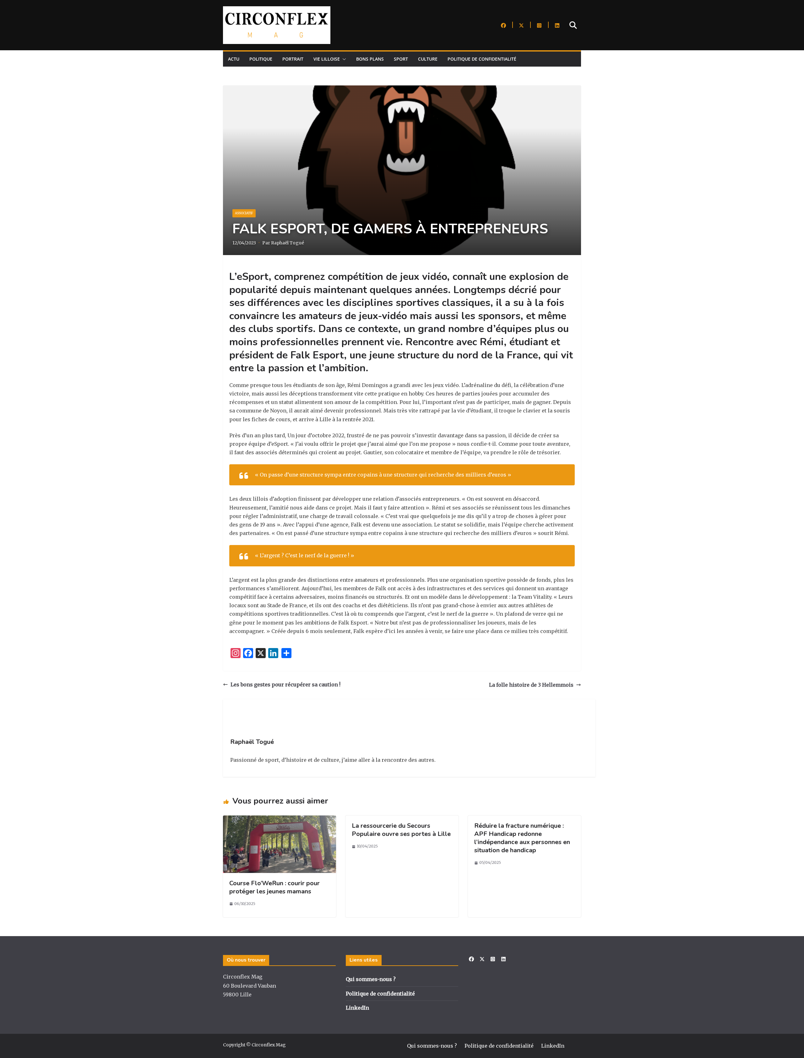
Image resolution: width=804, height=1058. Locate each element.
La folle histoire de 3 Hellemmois (531, 685)
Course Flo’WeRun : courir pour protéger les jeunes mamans (274, 887)
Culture (427, 59)
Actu (233, 59)
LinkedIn (357, 1008)
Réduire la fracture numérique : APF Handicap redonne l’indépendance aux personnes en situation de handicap (522, 837)
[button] (343, 59)
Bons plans (370, 59)
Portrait (292, 59)
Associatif (244, 213)
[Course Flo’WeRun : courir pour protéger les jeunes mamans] (279, 819)
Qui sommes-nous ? (371, 979)
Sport (401, 59)
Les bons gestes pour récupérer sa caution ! (285, 684)
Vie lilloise (326, 59)
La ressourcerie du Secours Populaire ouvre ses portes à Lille (401, 829)
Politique (260, 59)
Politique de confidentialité (482, 59)
